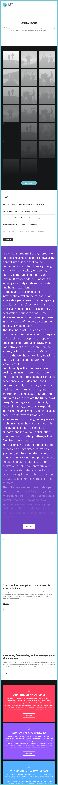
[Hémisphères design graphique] (8, 5)
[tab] (29, 204)
